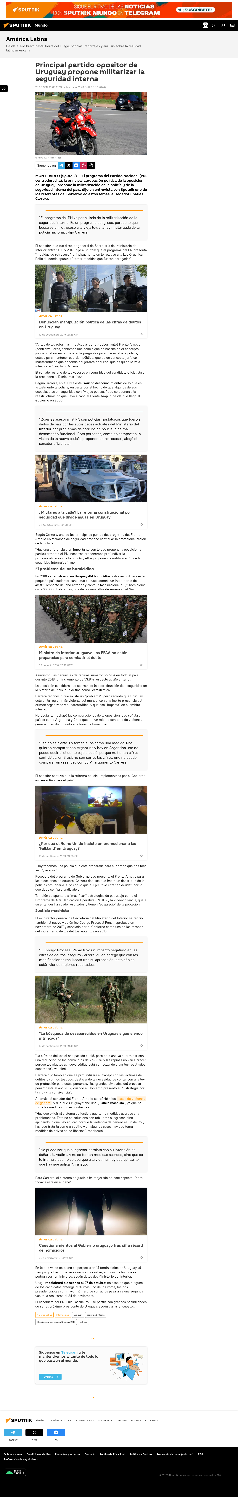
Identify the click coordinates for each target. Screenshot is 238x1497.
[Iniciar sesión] (214, 25)
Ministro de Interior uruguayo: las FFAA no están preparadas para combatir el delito (83, 655)
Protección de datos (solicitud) (175, 1454)
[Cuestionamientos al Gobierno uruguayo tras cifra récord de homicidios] (91, 1211)
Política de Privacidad (112, 1454)
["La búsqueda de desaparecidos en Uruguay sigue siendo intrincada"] (91, 999)
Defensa (121, 1420)
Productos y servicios (67, 1454)
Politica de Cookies (141, 1454)
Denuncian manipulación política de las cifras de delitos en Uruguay (90, 324)
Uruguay (78, 1314)
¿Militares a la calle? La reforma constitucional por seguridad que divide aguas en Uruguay (85, 514)
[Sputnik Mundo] (18, 28)
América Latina (50, 316)
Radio (154, 1420)
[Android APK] (15, 1473)
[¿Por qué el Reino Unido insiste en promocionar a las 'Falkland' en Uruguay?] (91, 810)
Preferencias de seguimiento (21, 1459)
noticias (83, 1322)
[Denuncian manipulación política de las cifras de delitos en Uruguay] (91, 288)
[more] (141, 334)
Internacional (62, 1314)
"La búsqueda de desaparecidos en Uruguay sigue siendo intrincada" (91, 1036)
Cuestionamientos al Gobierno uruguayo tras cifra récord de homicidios (91, 1248)
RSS (200, 1454)
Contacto (90, 1454)
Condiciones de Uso (39, 1454)
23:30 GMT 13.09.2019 (48, 87)
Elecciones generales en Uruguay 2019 (56, 1322)
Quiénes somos (13, 1454)
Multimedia (138, 1420)
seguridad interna (95, 1314)
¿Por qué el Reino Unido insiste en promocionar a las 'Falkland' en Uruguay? (87, 846)
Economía (105, 1420)
